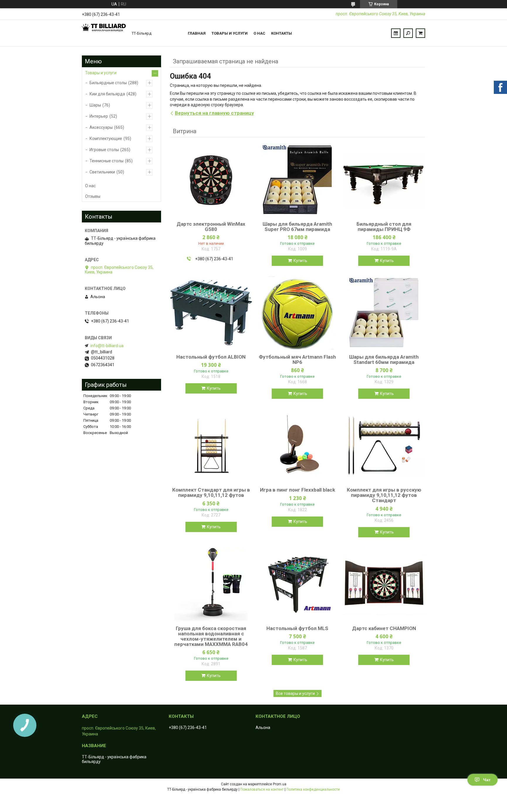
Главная (197, 33)
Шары (95, 105)
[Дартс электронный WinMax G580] (211, 180)
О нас (259, 33)
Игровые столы (104, 149)
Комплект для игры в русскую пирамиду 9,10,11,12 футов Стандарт (384, 495)
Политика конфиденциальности (313, 789)
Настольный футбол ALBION (211, 356)
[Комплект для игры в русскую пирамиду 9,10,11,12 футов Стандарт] (384, 445)
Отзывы (92, 196)
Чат (487, 779)
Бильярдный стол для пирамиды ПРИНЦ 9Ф (383, 226)
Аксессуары (101, 127)
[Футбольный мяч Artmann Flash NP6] (297, 313)
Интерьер (98, 116)
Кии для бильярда (107, 94)
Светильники (102, 172)
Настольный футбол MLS (297, 628)
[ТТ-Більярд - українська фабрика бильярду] (104, 33)
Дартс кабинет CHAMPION (384, 628)
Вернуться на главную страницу (214, 113)
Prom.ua (279, 784)
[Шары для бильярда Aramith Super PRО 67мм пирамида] (297, 180)
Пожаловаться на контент (262, 789)
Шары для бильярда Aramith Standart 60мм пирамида (384, 359)
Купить (300, 260)
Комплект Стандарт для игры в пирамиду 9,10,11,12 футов (211, 492)
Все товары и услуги (295, 693)
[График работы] (395, 33)
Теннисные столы (106, 160)
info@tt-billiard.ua (107, 345)
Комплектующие (105, 138)
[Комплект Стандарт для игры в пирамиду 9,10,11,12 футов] (211, 445)
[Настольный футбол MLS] (297, 584)
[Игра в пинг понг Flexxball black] (297, 445)
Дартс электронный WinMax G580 (211, 226)
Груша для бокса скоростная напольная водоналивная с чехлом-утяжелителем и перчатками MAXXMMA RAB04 (211, 636)
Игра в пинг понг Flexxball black (297, 489)
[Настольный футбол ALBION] (211, 313)
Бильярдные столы (108, 82)
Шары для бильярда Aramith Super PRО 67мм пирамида (297, 226)
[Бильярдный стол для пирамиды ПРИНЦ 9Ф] (384, 180)
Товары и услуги (230, 33)
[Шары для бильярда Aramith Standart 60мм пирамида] (384, 313)
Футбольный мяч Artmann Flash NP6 (297, 359)
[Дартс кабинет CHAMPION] (384, 584)
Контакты (281, 33)
